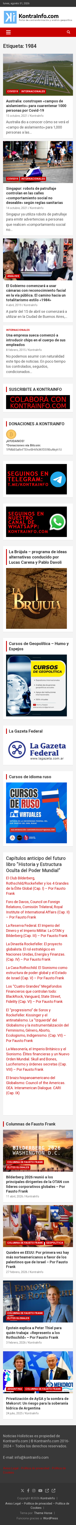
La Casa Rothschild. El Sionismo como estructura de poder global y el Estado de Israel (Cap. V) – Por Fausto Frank (36, 973)
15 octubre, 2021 (17, 115)
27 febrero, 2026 (16, 1272)
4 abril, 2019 (13, 305)
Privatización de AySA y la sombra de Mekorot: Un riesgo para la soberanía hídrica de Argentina (37, 1403)
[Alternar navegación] (8, 32)
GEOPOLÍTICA (54, 1242)
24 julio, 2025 (14, 1413)
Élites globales (18, 1167)
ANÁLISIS (13, 276)
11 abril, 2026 (14, 1196)
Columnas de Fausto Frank (31, 1124)
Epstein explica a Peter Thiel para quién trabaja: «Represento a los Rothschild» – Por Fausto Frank (34, 1333)
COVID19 (12, 91)
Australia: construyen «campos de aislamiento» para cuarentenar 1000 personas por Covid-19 (36, 106)
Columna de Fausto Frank (25, 1162)
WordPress (50, 1518)
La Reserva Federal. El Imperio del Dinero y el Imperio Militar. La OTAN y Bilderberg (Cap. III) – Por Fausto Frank (36, 930)
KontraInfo (37, 115)
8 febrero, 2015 (16, 350)
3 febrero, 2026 (16, 1342)
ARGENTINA (14, 1389)
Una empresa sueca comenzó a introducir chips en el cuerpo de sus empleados (35, 340)
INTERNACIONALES (33, 91)
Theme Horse (43, 1513)
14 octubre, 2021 (17, 208)
